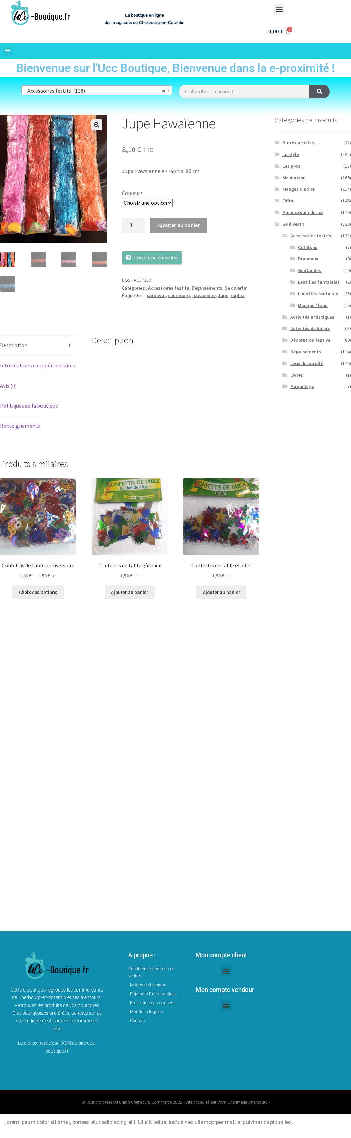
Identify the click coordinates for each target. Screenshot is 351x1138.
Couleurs (132, 193)
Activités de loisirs (310, 328)
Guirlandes (309, 270)
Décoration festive (310, 340)
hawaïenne (204, 295)
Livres (296, 375)
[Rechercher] (319, 91)
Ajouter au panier (179, 225)
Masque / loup (313, 305)
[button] (279, 9)
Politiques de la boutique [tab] (29, 405)
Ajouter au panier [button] (129, 592)
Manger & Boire (298, 189)
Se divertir (236, 288)
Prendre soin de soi (302, 212)
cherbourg (179, 295)
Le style (290, 154)
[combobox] (96, 90)
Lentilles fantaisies (319, 282)
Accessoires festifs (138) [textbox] (94, 90)
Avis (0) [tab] (8, 385)
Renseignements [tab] (20, 425)
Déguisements (207, 288)
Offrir (288, 201)
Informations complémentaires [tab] (37, 365)
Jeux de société (306, 363)
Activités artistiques (312, 317)
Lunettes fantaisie (318, 294)
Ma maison (294, 178)
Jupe (223, 295)
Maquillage (302, 386)
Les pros (291, 166)
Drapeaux (308, 259)
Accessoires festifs (168, 288)
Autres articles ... (300, 143)
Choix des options (38, 592)
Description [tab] (13, 345)
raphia (238, 295)
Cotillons (307, 247)
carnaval (156, 295)
